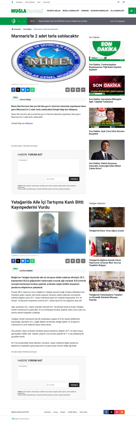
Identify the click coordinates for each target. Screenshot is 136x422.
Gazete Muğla (25, 100)
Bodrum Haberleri (99, 11)
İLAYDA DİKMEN (26, 271)
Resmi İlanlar (53, 11)
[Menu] (131, 11)
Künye (56, 412)
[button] (73, 90)
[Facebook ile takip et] (106, 412)
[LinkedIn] (28, 90)
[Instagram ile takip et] (116, 412)
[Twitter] (18, 90)
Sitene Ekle (46, 2)
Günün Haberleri (30, 2)
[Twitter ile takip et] (111, 412)
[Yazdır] (67, 90)
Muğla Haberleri (71, 11)
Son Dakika (27, 29)
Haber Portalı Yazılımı (22, 419)
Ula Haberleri (117, 11)
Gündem (85, 11)
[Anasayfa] (12, 2)
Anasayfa (17, 29)
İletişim (62, 412)
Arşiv (38, 2)
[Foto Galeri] (123, 2)
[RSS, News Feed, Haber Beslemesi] (122, 412)
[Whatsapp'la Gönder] (32, 90)
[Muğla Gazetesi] (27, 11)
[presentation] (19, 21)
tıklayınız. (29, 123)
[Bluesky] (23, 90)
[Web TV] (118, 2)
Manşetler (19, 2)
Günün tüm (117, 21)
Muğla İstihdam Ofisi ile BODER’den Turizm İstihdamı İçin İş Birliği (62, 21)
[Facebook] (13, 90)
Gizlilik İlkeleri (72, 412)
